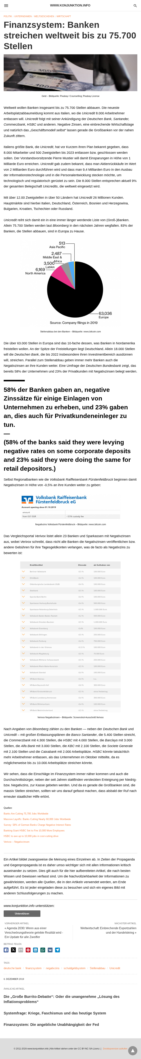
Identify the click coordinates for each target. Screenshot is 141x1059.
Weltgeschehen (44, 16)
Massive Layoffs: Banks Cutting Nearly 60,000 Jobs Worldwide (37, 819)
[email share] (20, 950)
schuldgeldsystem (75, 968)
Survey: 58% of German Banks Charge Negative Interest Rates (37, 824)
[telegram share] (57, 950)
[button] (70, 72)
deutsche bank (12, 968)
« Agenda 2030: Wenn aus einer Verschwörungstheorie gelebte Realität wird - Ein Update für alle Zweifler (34, 933)
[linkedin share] (35, 950)
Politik (8, 16)
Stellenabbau (97, 968)
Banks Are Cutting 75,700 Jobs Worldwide (26, 813)
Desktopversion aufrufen (115, 1048)
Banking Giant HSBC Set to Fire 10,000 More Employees (34, 830)
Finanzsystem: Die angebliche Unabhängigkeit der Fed (51, 1025)
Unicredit (114, 968)
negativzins (52, 968)
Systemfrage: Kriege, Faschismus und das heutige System (55, 1013)
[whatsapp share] (42, 950)
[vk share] (50, 950)
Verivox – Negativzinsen (16, 841)
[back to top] (132, 1050)
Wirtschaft (64, 16)
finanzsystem (34, 968)
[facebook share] (6, 950)
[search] (135, 5)
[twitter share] (13, 949)
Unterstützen (22, 913)
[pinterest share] (28, 950)
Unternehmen (23, 16)
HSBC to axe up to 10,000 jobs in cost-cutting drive (31, 836)
